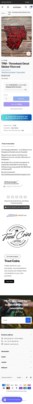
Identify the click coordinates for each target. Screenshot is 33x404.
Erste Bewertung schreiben (17, 207)
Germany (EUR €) (6, 2)
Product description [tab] (8, 144)
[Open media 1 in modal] (16, 36)
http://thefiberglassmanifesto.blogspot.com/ (15, 174)
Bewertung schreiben (8, 72)
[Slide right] (30, 36)
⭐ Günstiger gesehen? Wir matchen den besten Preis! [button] (16, 117)
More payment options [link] (16, 108)
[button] (2, 7)
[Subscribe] (28, 320)
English (27, 2)
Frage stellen (21, 72)
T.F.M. (4, 60)
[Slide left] (3, 36)
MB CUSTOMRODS (14, 391)
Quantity (6, 94)
